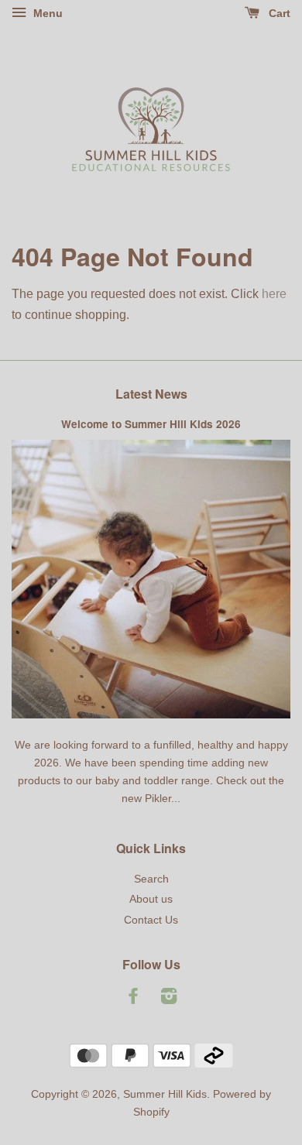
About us (151, 899)
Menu (46, 13)
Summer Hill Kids (165, 1094)
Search (151, 879)
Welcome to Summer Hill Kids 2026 (151, 424)
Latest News (151, 394)
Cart (278, 13)
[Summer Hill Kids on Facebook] (133, 999)
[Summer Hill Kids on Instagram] (168, 999)
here (274, 293)
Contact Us (151, 920)
